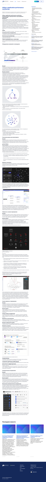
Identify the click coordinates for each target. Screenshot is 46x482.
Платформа (11, 1)
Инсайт (33, 14)
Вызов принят (33, 21)
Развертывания (33, 27)
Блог (15, 1)
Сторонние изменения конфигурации (36, 28)
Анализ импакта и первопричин (35, 22)
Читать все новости (34, 51)
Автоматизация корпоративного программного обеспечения (37, 9)
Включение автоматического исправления (36, 32)
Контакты (18, 1)
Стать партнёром (22, 468)
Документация (22, 466)
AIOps (32, 10)
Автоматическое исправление (35, 11)
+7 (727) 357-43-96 (33, 466)
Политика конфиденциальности (7, 477)
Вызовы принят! (33, 15)
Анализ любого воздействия (35, 24)
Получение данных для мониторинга (36, 16)
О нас (21, 467)
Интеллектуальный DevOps (35, 12)
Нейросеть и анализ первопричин (35, 19)
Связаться (36, 1)
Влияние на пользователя (35, 25)
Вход (41, 1)
